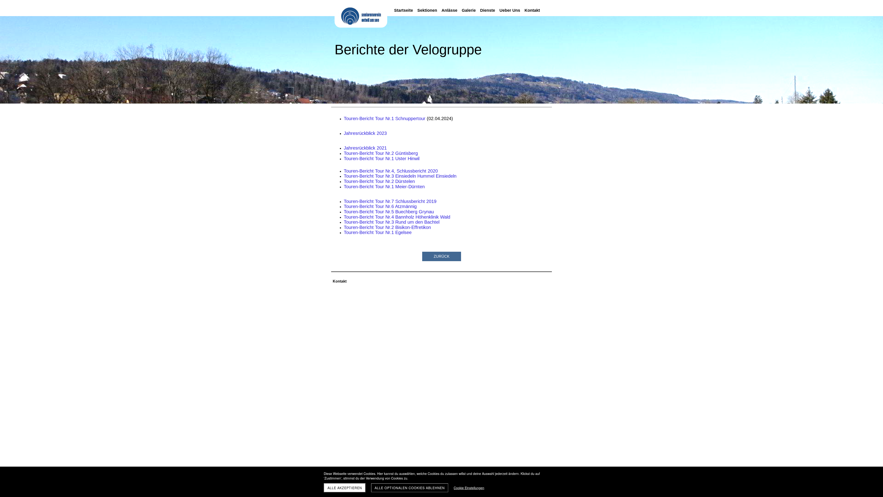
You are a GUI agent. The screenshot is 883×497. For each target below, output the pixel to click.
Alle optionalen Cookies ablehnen (410, 487)
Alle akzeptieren (344, 487)
